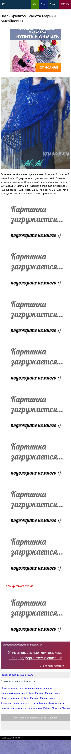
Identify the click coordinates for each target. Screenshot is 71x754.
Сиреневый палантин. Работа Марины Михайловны (30, 693)
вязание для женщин (14, 674)
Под (43, 4)
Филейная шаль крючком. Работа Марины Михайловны (32, 703)
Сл (34, 4)
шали (30, 674)
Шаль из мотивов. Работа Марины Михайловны (28, 698)
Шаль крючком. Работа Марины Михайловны (26, 688)
